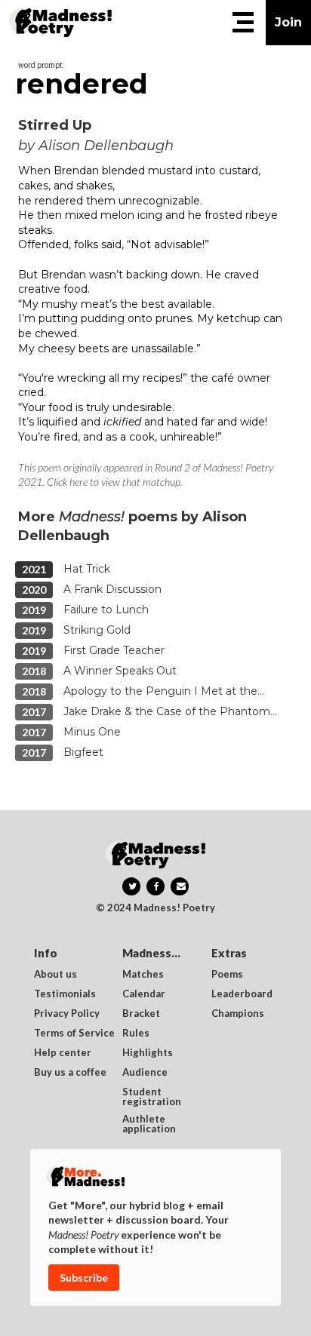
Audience (145, 1072)
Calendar (143, 994)
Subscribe (84, 1277)
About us (55, 974)
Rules (135, 1033)
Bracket (141, 1014)
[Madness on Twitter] (131, 886)
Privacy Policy (67, 1014)
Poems (227, 974)
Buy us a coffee (70, 1072)
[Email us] (180, 886)
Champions (237, 1014)
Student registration (151, 1097)
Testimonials (65, 994)
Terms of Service (74, 1033)
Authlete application (149, 1124)
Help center (62, 1053)
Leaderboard (242, 994)
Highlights (147, 1053)
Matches (143, 974)
